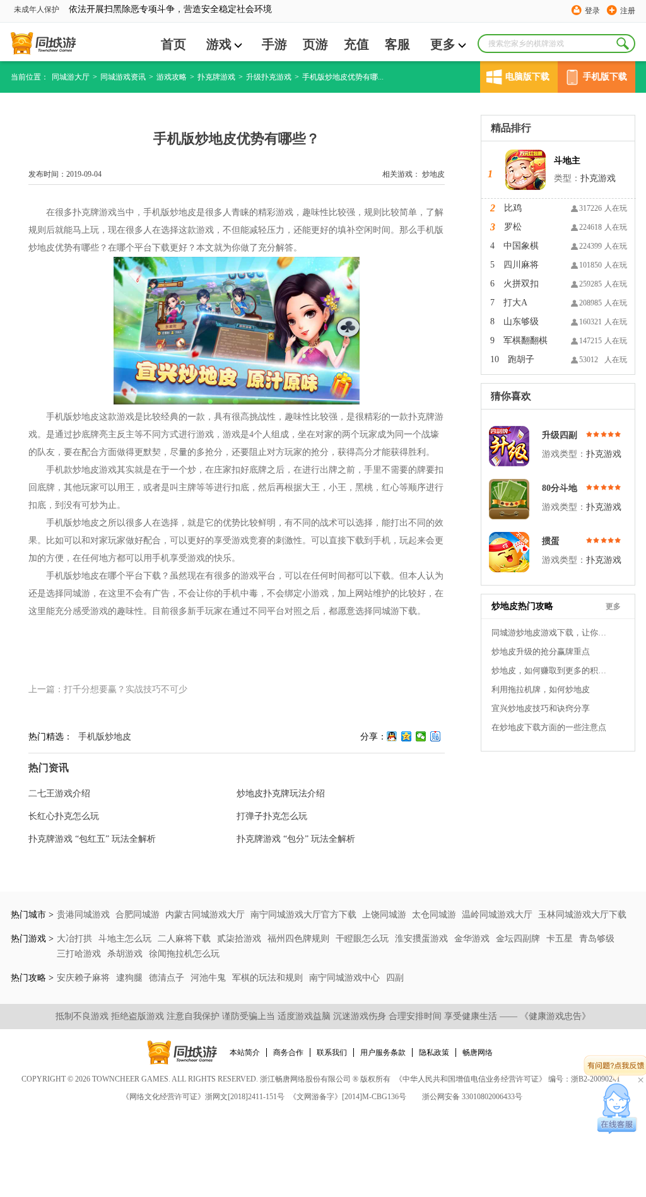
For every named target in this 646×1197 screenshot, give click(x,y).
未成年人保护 (36, 9)
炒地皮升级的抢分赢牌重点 (540, 651)
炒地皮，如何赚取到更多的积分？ (551, 670)
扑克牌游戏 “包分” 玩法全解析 (296, 839)
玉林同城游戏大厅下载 (582, 914)
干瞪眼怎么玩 (363, 938)
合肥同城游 (137, 914)
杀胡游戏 (126, 953)
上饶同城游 (384, 914)
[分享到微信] (421, 736)
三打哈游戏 (80, 953)
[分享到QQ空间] (406, 736)
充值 (356, 44)
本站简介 (245, 1052)
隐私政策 (434, 1052)
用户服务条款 (383, 1052)
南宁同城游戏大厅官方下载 (303, 914)
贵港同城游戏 (83, 914)
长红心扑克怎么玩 (63, 816)
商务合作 (288, 1052)
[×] (617, 1108)
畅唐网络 (477, 1052)
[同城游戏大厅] (43, 43)
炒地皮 (433, 174)
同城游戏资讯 (123, 77)
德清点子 (168, 977)
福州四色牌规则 (299, 938)
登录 (592, 10)
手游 (274, 44)
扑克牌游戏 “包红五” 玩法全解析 (92, 839)
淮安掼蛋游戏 (422, 938)
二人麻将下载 (185, 938)
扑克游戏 (598, 178)
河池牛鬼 (209, 977)
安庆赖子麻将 (84, 977)
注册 (627, 10)
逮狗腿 (130, 977)
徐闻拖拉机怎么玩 (184, 953)
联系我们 (332, 1052)
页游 (315, 44)
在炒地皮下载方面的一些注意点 (548, 727)
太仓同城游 (434, 914)
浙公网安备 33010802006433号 (472, 1096)
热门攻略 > (32, 977)
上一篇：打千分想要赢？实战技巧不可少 (107, 689)
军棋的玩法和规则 (268, 977)
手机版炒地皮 (104, 736)
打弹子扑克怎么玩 (272, 816)
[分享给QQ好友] (392, 736)
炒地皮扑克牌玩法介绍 (281, 793)
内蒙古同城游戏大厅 (205, 914)
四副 (395, 977)
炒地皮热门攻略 (522, 606)
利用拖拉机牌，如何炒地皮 (540, 689)
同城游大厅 (71, 77)
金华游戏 (473, 938)
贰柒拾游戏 (240, 938)
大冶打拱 (76, 938)
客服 (397, 44)
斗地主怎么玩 (126, 938)
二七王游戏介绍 (59, 793)
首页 (173, 44)
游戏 (219, 44)
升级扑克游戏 (268, 77)
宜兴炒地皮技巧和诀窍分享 (540, 708)
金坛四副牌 (519, 938)
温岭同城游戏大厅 (497, 914)
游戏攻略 (171, 77)
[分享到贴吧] (435, 736)
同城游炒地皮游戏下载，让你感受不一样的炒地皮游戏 (551, 632)
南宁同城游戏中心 (345, 977)
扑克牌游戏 (216, 77)
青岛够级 (596, 938)
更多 (442, 44)
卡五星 (560, 938)
